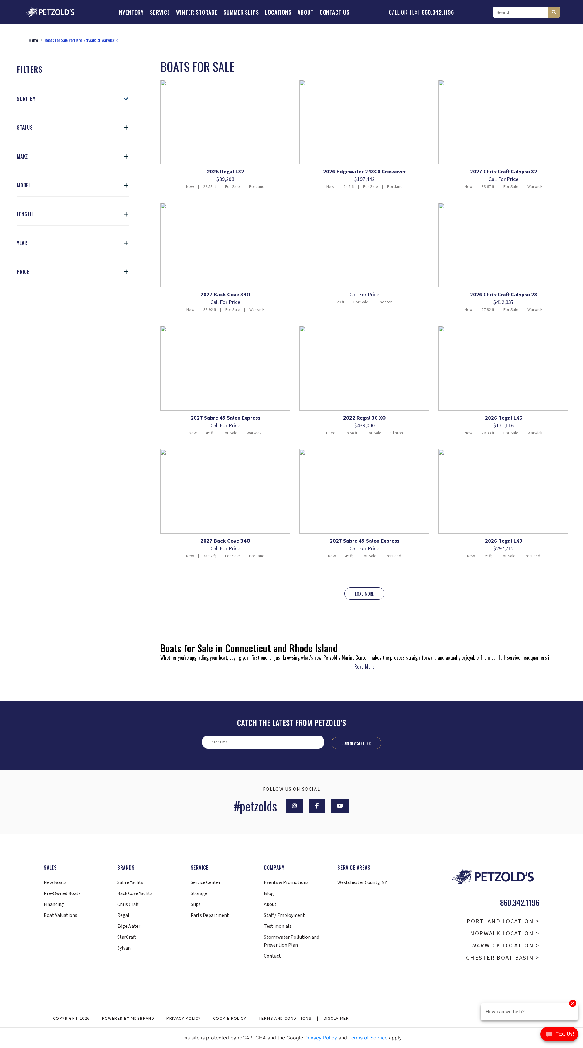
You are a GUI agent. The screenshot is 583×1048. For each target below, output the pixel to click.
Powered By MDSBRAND (128, 1019)
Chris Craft (128, 904)
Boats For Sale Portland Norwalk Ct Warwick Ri (81, 40)
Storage (199, 893)
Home (33, 40)
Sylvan (124, 948)
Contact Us (334, 12)
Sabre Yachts (130, 882)
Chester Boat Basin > (502, 958)
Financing (54, 904)
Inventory (130, 12)
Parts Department (210, 915)
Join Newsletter (356, 743)
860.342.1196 (438, 12)
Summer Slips (241, 12)
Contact (272, 956)
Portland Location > (503, 921)
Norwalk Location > (504, 933)
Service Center (205, 882)
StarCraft (126, 937)
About (306, 12)
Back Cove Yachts (134, 893)
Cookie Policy (229, 1019)
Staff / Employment (284, 915)
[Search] (554, 12)
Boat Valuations (60, 915)
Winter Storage (197, 12)
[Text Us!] (559, 1035)
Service (160, 12)
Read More (364, 666)
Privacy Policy (183, 1019)
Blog (269, 893)
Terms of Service (368, 1038)
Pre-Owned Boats (62, 893)
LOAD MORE (364, 593)
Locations (278, 12)
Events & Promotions (286, 882)
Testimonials (278, 926)
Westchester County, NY (362, 882)
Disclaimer (336, 1019)
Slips (196, 904)
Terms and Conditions (285, 1019)
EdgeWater (128, 926)
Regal (123, 915)
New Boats (55, 882)
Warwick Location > (505, 945)
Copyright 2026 (71, 1019)
